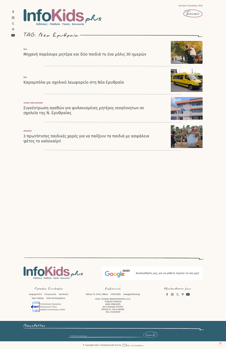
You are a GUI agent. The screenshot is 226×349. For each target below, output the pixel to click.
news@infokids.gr (131, 294)
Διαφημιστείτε (35, 294)
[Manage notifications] (220, 343)
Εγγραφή (150, 335)
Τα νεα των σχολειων (33, 103)
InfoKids (27, 131)
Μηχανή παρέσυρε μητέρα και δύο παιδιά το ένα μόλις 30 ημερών (84, 54)
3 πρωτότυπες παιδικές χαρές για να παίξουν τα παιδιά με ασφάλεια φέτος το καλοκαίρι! (86, 138)
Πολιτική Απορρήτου (55, 298)
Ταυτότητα (63, 294)
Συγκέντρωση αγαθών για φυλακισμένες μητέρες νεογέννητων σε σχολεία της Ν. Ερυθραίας (83, 110)
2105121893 (116, 294)
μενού (193, 13)
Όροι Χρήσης (38, 298)
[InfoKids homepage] (62, 17)
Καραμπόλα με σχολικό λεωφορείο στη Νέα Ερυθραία (73, 82)
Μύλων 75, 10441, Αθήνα (97, 294)
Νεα (25, 49)
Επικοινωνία (50, 294)
